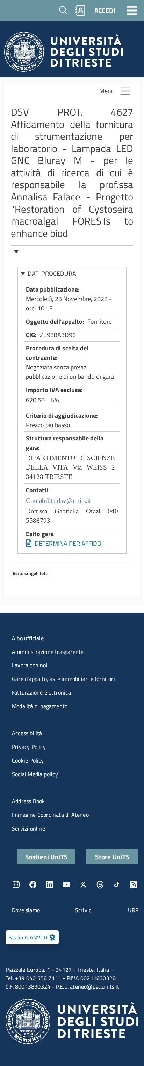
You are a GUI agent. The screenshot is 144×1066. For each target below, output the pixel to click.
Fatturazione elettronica (41, 692)
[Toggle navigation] (132, 10)
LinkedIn (49, 884)
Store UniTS (112, 857)
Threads (100, 884)
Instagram (16, 884)
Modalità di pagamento (39, 706)
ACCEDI (104, 10)
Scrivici (84, 910)
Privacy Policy (29, 747)
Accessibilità (27, 733)
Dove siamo (26, 910)
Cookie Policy (28, 760)
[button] (72, 252)
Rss (133, 884)
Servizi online (28, 828)
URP (133, 910)
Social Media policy (35, 774)
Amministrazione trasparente (48, 652)
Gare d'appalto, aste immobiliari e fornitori (63, 679)
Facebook (32, 884)
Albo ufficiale (28, 638)
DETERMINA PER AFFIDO (68, 543)
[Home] (63, 54)
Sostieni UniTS (46, 857)
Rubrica (80, 10)
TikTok (116, 884)
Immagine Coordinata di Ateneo (50, 815)
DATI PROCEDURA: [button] (53, 273)
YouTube (66, 884)
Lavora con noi (30, 665)
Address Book (28, 801)
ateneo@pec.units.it (94, 986)
